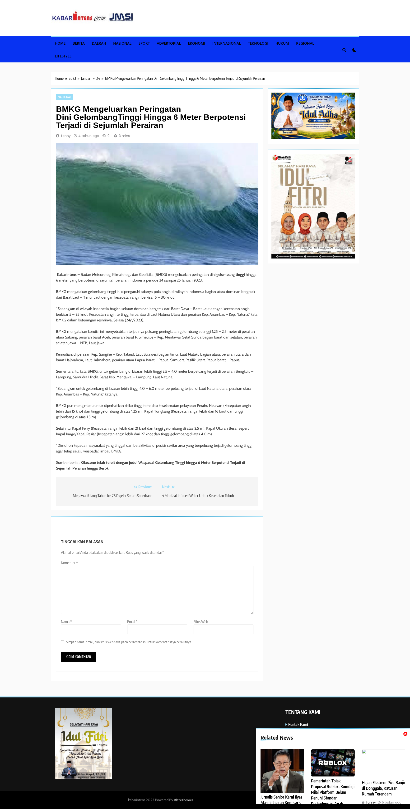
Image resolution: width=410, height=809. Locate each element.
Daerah (99, 43)
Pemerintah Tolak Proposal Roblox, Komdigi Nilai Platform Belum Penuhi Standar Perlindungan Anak (332, 792)
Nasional (122, 43)
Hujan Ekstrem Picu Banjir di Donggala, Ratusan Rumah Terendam (383, 788)
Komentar (69, 562)
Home (60, 43)
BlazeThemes (183, 800)
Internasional (226, 43)
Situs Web (201, 621)
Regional (305, 43)
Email (132, 621)
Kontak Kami (298, 724)
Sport (144, 43)
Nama (66, 621)
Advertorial (169, 43)
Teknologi (258, 43)
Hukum (282, 43)
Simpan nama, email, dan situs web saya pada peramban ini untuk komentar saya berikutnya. (129, 642)
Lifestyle (63, 56)
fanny (66, 135)
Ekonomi (196, 43)
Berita (79, 43)
